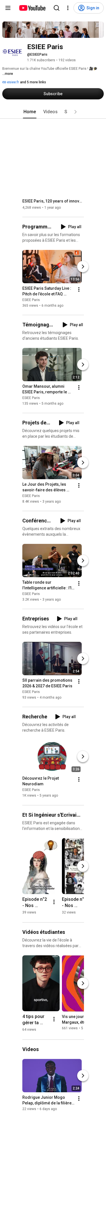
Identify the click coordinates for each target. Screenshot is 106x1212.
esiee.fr (12, 82)
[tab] (29, 112)
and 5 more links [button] (33, 82)
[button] (75, 112)
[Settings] (67, 8)
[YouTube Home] (32, 8)
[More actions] (79, 289)
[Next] (82, 266)
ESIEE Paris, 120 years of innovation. (53, 201)
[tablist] (53, 112)
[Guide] (8, 8)
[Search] (56, 8)
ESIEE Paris (31, 300)
